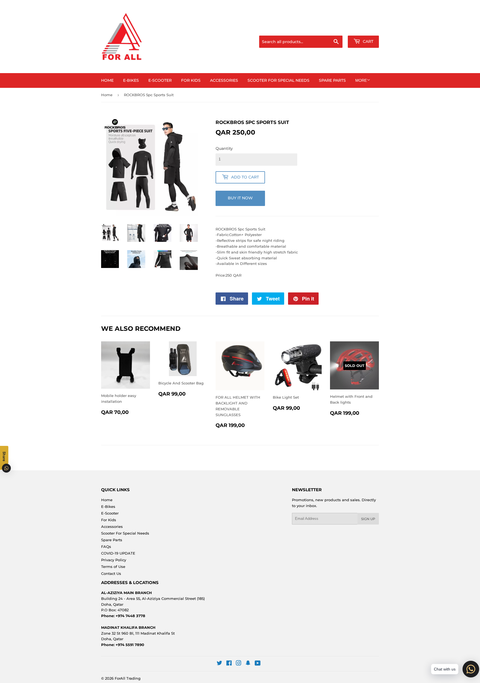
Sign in (335, 29)
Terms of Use (113, 566)
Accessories (224, 80)
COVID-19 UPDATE (118, 553)
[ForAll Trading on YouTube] (258, 664)
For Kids (191, 80)
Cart (367, 41)
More (361, 80)
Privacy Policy (113, 560)
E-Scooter (160, 80)
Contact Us (111, 573)
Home (107, 80)
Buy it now (240, 197)
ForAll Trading (128, 678)
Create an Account (363, 29)
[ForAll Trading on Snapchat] (248, 664)
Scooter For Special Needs (278, 80)
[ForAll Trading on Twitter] (219, 664)
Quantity (224, 148)
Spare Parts (332, 80)
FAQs (106, 546)
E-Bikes (131, 80)
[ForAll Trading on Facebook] (229, 664)
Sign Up (368, 519)
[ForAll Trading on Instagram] (238, 664)
